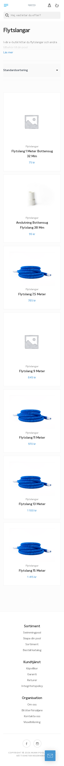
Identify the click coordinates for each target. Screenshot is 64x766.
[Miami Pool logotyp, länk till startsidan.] (32, 5)
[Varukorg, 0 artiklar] (57, 5)
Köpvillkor (32, 668)
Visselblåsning (32, 722)
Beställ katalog (32, 650)
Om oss (32, 704)
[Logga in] (49, 5)
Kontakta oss (32, 716)
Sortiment (32, 644)
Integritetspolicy (32, 686)
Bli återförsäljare (32, 710)
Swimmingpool (32, 632)
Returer (32, 680)
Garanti (32, 674)
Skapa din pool (32, 638)
